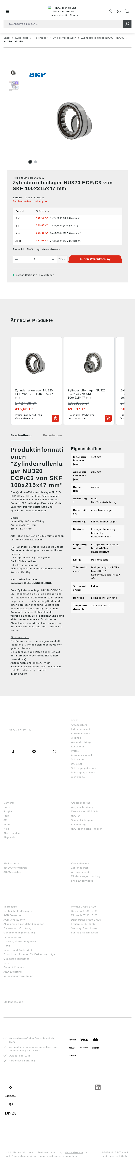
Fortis (7, 807)
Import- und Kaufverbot (18, 950)
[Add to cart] (55, 418)
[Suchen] (127, 24)
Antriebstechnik (80, 733)
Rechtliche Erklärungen (18, 911)
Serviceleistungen (82, 820)
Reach (7, 963)
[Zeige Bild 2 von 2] (35, 161)
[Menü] (8, 11)
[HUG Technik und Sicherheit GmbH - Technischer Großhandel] (64, 11)
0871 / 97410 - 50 (20, 729)
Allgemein (9, 837)
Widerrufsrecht (80, 872)
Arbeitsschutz (79, 724)
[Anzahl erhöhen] (53, 259)
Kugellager (77, 746)
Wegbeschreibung (82, 807)
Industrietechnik (81, 729)
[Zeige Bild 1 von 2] (30, 161)
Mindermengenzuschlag (85, 876)
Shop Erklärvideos (82, 880)
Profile (75, 750)
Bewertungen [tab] (52, 435)
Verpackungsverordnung (18, 976)
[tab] (21, 437)
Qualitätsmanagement (17, 958)
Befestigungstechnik (83, 772)
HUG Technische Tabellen (86, 828)
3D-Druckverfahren (15, 867)
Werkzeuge (78, 776)
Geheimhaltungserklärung (19, 932)
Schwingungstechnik (83, 768)
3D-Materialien (13, 872)
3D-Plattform (11, 863)
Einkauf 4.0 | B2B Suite (85, 811)
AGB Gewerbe (12, 915)
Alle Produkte (12, 833)
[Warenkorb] (127, 11)
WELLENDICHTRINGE (38, 583)
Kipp (6, 815)
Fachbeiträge (79, 824)
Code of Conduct (14, 967)
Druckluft (76, 763)
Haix (6, 828)
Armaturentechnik (82, 755)
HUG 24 (76, 815)
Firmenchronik (12, 937)
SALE (74, 720)
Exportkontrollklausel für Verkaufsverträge (29, 954)
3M (5, 820)
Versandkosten (80, 863)
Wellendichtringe (81, 742)
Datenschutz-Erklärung (18, 928)
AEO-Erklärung (13, 971)
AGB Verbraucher (14, 919)
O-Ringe (76, 737)
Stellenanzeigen (13, 1001)
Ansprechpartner (81, 802)
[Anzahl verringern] (16, 259)
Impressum (10, 906)
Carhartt (9, 802)
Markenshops (14, 797)
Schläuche (77, 759)
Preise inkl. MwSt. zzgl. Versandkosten (36, 249)
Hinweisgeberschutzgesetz (20, 941)
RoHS (7, 945)
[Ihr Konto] (110, 11)
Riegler (8, 811)
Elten (7, 824)
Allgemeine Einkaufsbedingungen (24, 924)
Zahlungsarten (80, 867)
